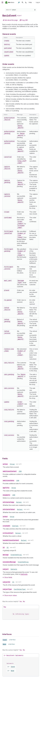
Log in (38, 2)
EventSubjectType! (20, 589)
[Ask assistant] (19, 2)
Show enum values (10, 595)
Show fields (8, 577)
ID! (8, 547)
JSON (20, 471)
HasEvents (14, 569)
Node (4, 644)
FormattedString (23, 562)
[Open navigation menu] (2, 2)
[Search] (23, 2)
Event (5, 640)
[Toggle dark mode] (26, 2)
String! (12, 464)
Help (30, 2)
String (14, 488)
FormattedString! (16, 555)
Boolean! (19, 502)
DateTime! (15, 526)
